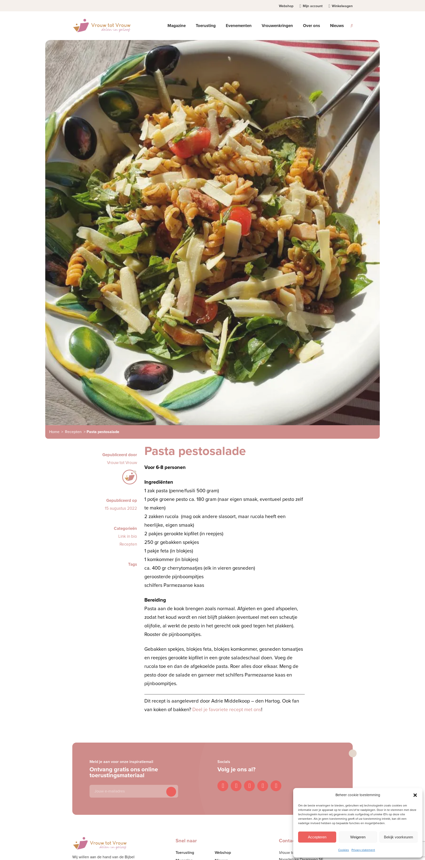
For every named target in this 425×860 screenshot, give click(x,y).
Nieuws (337, 25)
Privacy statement (363, 850)
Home (54, 431)
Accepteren (317, 837)
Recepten (73, 431)
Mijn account (312, 6)
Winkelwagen (342, 6)
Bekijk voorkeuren (398, 837)
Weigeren (357, 837)
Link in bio (127, 536)
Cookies (343, 850)
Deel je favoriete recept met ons (226, 710)
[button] (415, 795)
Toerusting (185, 852)
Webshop (286, 6)
